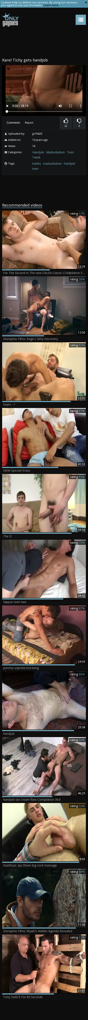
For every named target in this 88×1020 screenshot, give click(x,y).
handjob (69, 163)
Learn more (51, 5)
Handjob (38, 152)
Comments (13, 122)
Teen (70, 152)
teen (35, 169)
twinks (36, 163)
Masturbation (55, 152)
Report (29, 122)
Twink (36, 157)
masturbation (52, 163)
